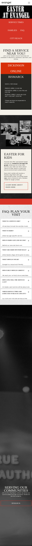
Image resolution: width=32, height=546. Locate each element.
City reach (16, 38)
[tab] (16, 76)
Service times (16, 22)
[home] (6, 3)
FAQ (22, 30)
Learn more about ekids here (14, 186)
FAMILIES (12, 30)
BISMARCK (16, 503)
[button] (28, 3)
